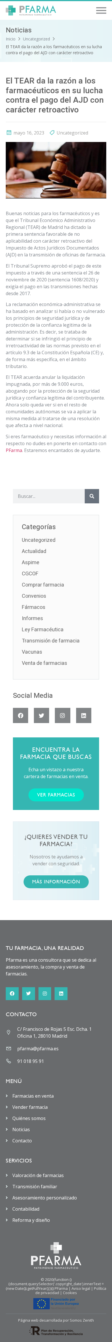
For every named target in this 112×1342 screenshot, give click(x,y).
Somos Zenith (82, 1320)
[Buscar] (92, 496)
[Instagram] (62, 715)
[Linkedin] (83, 715)
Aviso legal (81, 1288)
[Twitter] (41, 715)
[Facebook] (20, 715)
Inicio (11, 39)
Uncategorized (36, 39)
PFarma (14, 450)
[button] (101, 10)
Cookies (70, 1292)
